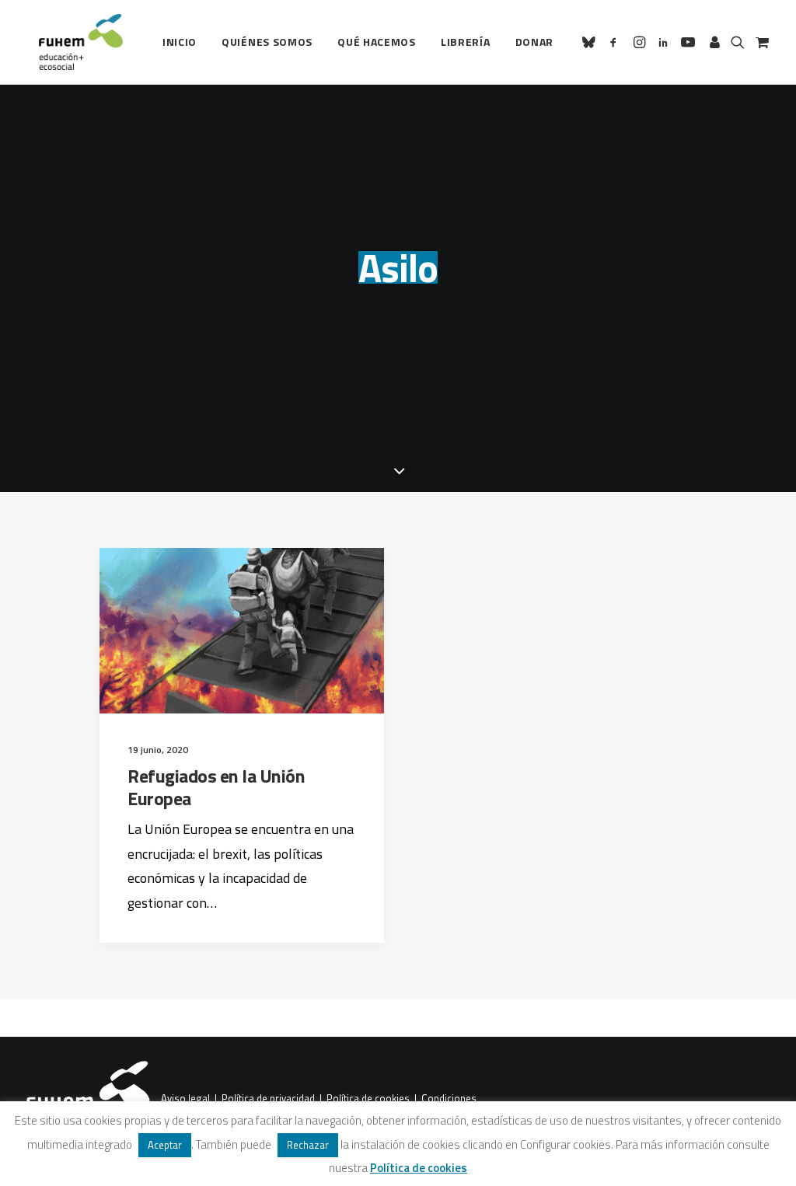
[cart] (760, 42)
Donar (534, 41)
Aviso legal (185, 1099)
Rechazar (308, 1145)
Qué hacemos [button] (376, 41)
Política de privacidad (268, 1099)
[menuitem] (180, 42)
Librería (466, 41)
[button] (591, 42)
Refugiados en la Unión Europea (216, 787)
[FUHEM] (74, 42)
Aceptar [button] (165, 1145)
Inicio (179, 41)
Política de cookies (368, 1099)
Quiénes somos (267, 41)
